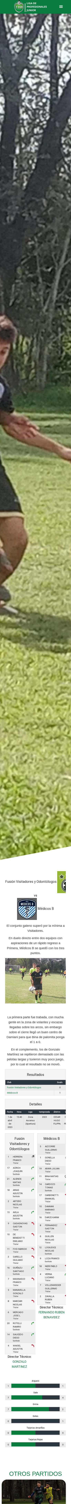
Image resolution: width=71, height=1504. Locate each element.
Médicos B (12, 1092)
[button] (61, 6)
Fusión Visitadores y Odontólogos (24, 1087)
